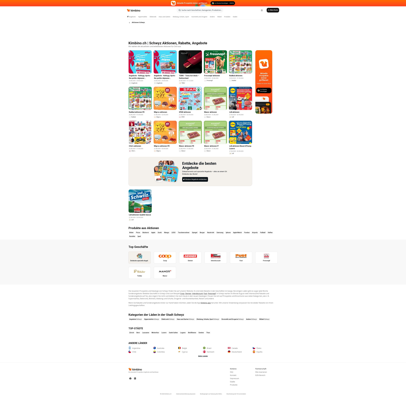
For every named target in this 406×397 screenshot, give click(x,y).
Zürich (131, 332)
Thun (208, 332)
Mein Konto (274, 10)
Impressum (234, 378)
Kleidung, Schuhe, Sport (181, 17)
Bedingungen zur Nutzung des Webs (211, 394)
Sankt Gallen (173, 332)
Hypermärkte (142, 17)
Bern (138, 332)
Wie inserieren (261, 372)
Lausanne (145, 332)
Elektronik (153, 17)
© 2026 (165, 394)
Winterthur (155, 332)
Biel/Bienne (192, 332)
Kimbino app (206, 303)
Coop (182, 293)
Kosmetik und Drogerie (199, 17)
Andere (212, 17)
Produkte (227, 17)
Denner (188, 293)
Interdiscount (197, 293)
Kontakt (233, 375)
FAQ (231, 372)
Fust (205, 293)
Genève (201, 332)
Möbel (219, 17)
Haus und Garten (164, 17)
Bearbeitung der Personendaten (236, 394)
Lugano (183, 332)
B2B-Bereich (260, 375)
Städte (235, 17)
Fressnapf (212, 293)
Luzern (164, 332)
